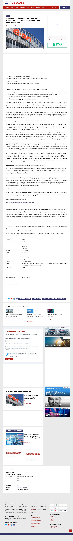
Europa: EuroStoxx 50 (55, 527)
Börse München (35, 524)
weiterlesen (8, 319)
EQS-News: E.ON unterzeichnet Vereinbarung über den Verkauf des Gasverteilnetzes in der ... (32, 459)
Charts (28, 7)
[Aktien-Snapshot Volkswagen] (65, 511)
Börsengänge (22, 7)
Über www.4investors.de (12, 533)
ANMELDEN (9, 359)
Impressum (19, 533)
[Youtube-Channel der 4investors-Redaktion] (11, 298)
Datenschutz (25, 533)
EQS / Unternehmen (30, 439)
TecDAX (52, 520)
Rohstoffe (38, 7)
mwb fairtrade (34, 526)
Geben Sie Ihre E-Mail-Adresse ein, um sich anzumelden (17, 338)
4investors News (35, 522)
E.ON (8, 15)
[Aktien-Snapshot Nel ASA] (65, 508)
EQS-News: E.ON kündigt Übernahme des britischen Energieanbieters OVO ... (13, 453)
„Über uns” (11, 513)
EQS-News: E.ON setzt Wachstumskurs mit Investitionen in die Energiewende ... (33, 454)
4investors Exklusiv (35, 519)
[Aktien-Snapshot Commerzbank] (65, 505)
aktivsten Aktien (33, 509)
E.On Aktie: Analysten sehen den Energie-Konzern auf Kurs (31, 397)
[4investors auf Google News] (14, 299)
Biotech (43, 7)
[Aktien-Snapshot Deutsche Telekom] (56, 508)
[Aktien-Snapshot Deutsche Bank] (52, 508)
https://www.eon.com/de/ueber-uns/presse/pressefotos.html (20, 202)
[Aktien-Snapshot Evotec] (61, 508)
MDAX (52, 517)
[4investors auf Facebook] (17, 298)
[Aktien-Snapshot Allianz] (52, 505)
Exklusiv (7, 7)
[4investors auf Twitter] (9, 298)
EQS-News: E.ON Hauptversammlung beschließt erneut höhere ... (13, 456)
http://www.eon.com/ (22, 487)
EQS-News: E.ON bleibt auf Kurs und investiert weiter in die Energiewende (32, 436)
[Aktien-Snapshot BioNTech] (61, 505)
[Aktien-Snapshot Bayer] (56, 505)
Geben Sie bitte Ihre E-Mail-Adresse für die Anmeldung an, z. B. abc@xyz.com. (18, 343)
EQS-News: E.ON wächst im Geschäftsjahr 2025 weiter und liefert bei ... (33, 450)
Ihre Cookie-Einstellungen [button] (34, 533)
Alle (53, 7)
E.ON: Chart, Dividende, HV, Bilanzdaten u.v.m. (54, 298)
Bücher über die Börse (36, 517)
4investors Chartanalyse (36, 520)
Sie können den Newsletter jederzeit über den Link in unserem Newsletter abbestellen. (17, 349)
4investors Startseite (25, 298)
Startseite (4, 533)
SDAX (52, 519)
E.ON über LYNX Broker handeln (57, 46)
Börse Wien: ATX (54, 526)
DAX (52, 516)
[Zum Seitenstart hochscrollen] (70, 530)
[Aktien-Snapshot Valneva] (61, 511)
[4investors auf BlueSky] (6, 298)
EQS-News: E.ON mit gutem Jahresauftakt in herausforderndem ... (13, 450)
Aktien (12, 7)
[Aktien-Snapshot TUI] (56, 511)
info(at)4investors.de (9, 519)
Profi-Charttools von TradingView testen (57, 40)
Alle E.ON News (37, 298)
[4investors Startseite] (14, 3)
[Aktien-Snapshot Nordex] (52, 511)
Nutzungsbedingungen (33, 354)
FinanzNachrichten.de (36, 523)
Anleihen (16, 7)
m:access (32, 7)
